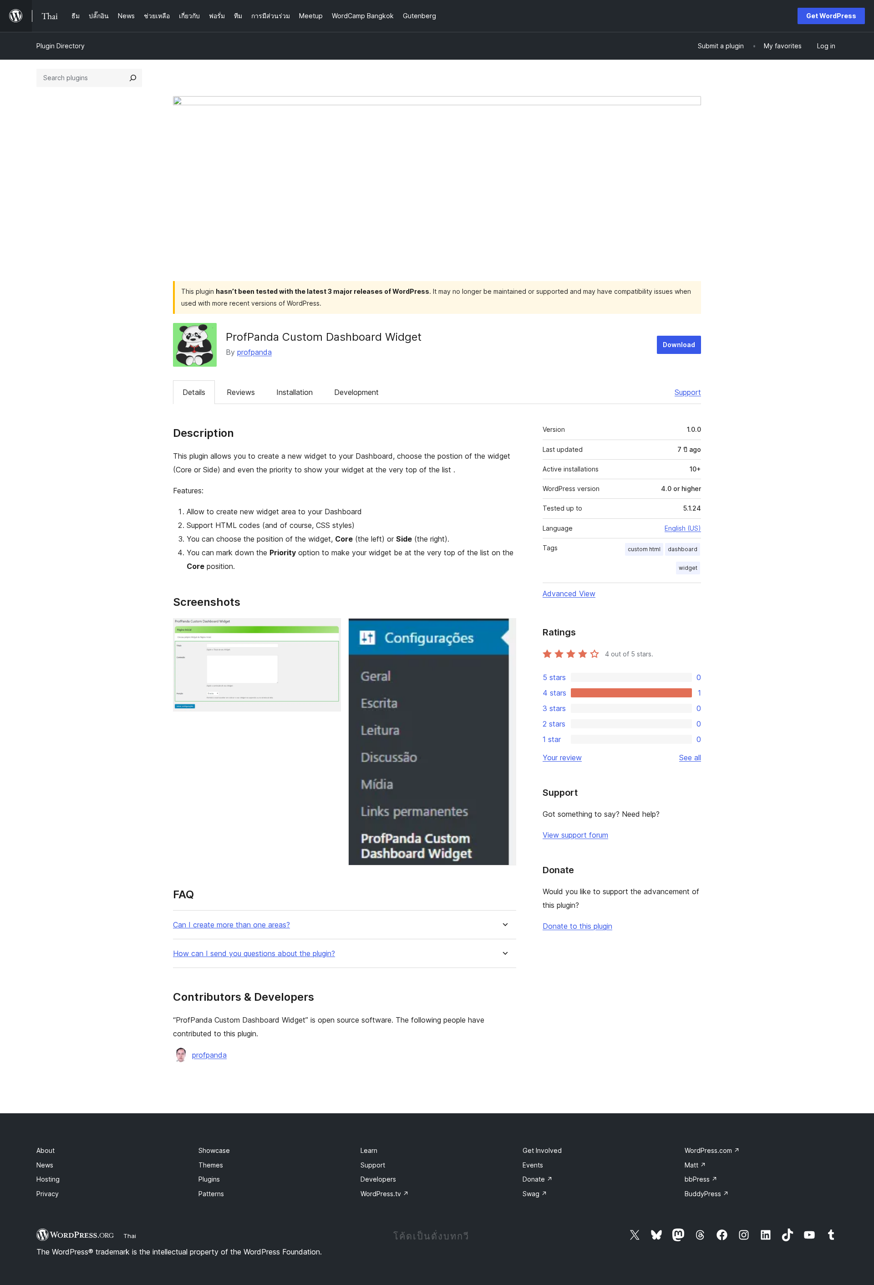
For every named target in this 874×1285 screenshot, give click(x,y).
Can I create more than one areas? (231, 925)
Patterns (211, 1194)
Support (688, 392)
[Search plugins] (133, 78)
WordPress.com (712, 1150)
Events (533, 1165)
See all (690, 757)
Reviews (241, 392)
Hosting (48, 1179)
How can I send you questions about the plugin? (254, 953)
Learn (369, 1150)
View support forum (575, 835)
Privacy (47, 1194)
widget (688, 567)
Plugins (209, 1179)
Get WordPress (831, 16)
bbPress (701, 1179)
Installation (294, 392)
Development (356, 392)
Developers (378, 1179)
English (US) (683, 528)
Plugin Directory (60, 46)
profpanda (254, 352)
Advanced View (569, 593)
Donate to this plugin (577, 926)
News (44, 1165)
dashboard (682, 549)
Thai (129, 1235)
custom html (644, 549)
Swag (535, 1194)
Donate (538, 1179)
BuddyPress (707, 1194)
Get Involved (542, 1150)
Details (194, 392)
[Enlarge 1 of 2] (328, 630)
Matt (695, 1165)
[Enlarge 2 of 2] (503, 630)
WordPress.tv (385, 1194)
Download (679, 344)
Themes (210, 1165)
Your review (562, 757)
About (45, 1150)
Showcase (214, 1150)
